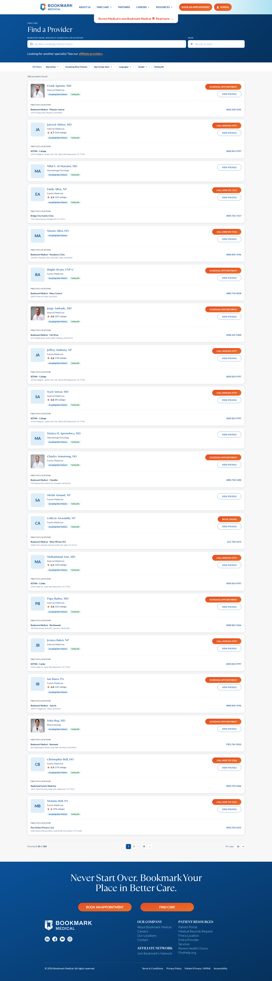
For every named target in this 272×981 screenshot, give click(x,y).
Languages (124, 67)
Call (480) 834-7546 (227, 231)
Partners (124, 7)
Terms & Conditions (152, 968)
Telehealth (159, 67)
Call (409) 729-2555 (227, 802)
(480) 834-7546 (233, 254)
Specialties (51, 67)
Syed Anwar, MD (57, 391)
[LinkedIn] (47, 939)
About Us (85, 7)
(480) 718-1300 (233, 480)
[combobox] (106, 44)
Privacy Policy (173, 968)
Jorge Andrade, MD (59, 308)
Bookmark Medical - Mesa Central (46, 293)
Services (184, 944)
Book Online (229, 519)
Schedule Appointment (223, 86)
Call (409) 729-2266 (227, 760)
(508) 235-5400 (233, 335)
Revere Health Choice (193, 948)
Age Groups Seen (101, 67)
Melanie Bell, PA (57, 801)
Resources (163, 7)
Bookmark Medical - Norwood (44, 744)
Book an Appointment (105, 907)
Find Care (103, 7)
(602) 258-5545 (233, 109)
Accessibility (220, 968)
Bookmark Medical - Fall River (45, 335)
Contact (142, 940)
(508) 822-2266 (233, 625)
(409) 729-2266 (233, 786)
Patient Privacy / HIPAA (198, 968)
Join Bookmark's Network (154, 953)
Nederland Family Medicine (43, 786)
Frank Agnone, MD (59, 85)
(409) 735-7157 (233, 216)
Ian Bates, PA (55, 679)
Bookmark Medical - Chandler (44, 480)
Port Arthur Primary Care (42, 827)
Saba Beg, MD (56, 720)
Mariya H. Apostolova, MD (64, 433)
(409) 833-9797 (233, 151)
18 (144, 846)
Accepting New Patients (76, 67)
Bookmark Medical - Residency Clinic (48, 254)
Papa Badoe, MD (57, 598)
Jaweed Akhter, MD (59, 124)
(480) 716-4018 (233, 293)
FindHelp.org (187, 953)
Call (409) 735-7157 (227, 190)
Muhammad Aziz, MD (61, 557)
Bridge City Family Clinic (42, 216)
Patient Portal (187, 927)
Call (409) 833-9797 (227, 125)
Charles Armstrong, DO (62, 456)
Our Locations (146, 935)
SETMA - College (38, 151)
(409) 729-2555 (233, 827)
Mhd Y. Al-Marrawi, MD (62, 166)
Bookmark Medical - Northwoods (46, 625)
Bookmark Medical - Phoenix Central (47, 109)
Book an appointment (196, 7)
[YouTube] (62, 939)
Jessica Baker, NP (58, 640)
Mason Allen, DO (58, 231)
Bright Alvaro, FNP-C (60, 269)
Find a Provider (188, 940)
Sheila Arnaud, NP (58, 495)
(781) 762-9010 (233, 744)
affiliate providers (91, 53)
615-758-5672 (234, 542)
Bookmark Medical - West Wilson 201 (48, 542)
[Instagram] (69, 939)
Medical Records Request (195, 931)
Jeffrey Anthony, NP (59, 350)
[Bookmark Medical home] (56, 7)
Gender (141, 67)
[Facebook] (54, 939)
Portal (224, 7)
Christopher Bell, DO (60, 759)
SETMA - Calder (38, 583)
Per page (230, 846)
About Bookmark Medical (154, 927)
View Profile (229, 94)
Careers (141, 7)
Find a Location (188, 935)
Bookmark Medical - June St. (44, 705)
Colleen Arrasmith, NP (61, 518)
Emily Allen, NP (57, 189)
